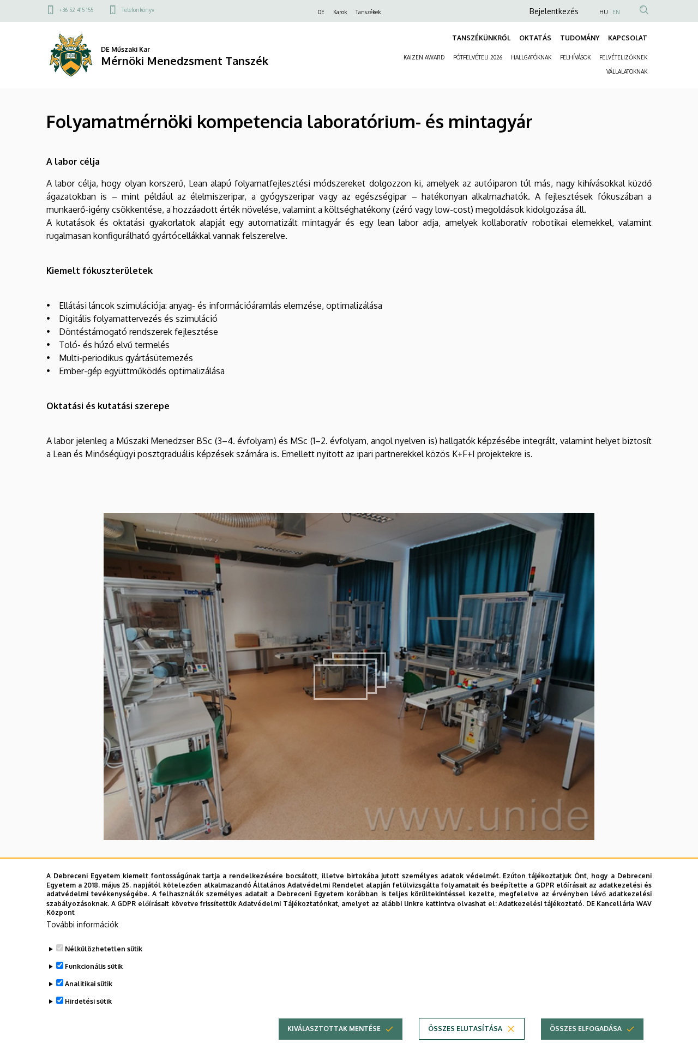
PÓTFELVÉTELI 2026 (477, 57)
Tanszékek (368, 12)
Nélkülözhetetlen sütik (103, 949)
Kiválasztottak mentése (334, 1028)
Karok (340, 12)
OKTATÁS (535, 38)
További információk (82, 924)
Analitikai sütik (88, 984)
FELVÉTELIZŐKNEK (623, 57)
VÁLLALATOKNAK (626, 71)
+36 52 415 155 (76, 10)
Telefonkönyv (138, 10)
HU (603, 12)
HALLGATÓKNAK (531, 57)
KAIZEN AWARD (424, 57)
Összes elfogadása (586, 1028)
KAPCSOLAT (627, 38)
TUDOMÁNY (579, 38)
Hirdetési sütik (88, 1001)
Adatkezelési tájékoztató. (541, 903)
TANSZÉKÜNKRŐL (481, 38)
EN (616, 12)
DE (320, 12)
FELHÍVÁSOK (575, 57)
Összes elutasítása (465, 1028)
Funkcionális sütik (94, 966)
